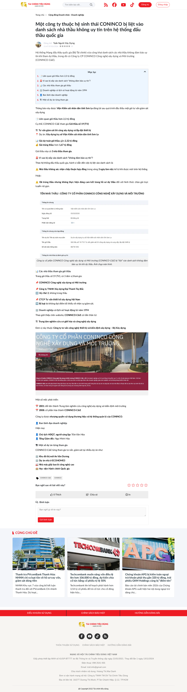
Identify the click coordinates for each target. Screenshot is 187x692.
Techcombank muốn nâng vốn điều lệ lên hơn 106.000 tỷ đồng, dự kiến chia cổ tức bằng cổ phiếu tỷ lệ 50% (92, 577)
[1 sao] (129, 485)
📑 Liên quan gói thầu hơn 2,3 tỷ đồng (57, 76)
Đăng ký (145, 5)
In (129, 495)
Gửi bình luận (46, 520)
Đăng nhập (163, 5)
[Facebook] (114, 5)
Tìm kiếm (91, 4)
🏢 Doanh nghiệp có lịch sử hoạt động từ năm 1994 (63, 90)
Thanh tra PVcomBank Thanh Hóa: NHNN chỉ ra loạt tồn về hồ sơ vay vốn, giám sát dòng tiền (38, 577)
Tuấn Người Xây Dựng (64, 43)
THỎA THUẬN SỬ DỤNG (67, 645)
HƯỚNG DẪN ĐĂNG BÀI (119, 645)
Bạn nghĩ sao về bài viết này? (50, 485)
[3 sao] (137, 485)
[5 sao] (146, 485)
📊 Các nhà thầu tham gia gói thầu (55, 86)
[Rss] (105, 636)
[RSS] (106, 5)
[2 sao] (133, 485)
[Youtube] (123, 5)
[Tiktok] (132, 5)
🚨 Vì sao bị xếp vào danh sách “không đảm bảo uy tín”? (65, 81)
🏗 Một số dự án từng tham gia (54, 100)
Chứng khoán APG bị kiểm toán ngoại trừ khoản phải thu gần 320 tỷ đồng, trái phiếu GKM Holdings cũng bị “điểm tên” (148, 577)
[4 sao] (141, 485)
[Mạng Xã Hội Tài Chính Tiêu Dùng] (35, 4)
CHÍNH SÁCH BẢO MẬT (93, 645)
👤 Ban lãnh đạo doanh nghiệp (53, 95)
